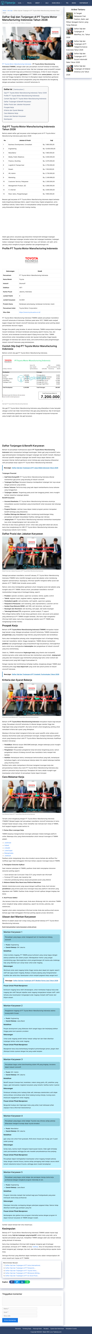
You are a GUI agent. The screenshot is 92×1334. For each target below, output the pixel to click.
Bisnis (74, 3)
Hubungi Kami (37, 1328)
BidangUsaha (8, 853)
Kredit (37, 3)
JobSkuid (7, 856)
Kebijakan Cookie (71, 1328)
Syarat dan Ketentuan (57, 1328)
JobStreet (7, 843)
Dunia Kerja (56, 3)
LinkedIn (7, 848)
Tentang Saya (26, 1328)
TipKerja (35, 1247)
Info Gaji (10, 10)
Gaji (46, 3)
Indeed (6, 845)
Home (4, 10)
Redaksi (46, 1328)
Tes (67, 3)
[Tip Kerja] (8, 3)
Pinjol (29, 3)
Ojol (19, 3)
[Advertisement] (31, 222)
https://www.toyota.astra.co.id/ (29, 312)
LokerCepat (8, 850)
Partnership (84, 3)
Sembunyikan (18, 89)
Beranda (18, 1328)
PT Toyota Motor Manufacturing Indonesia (16, 64)
